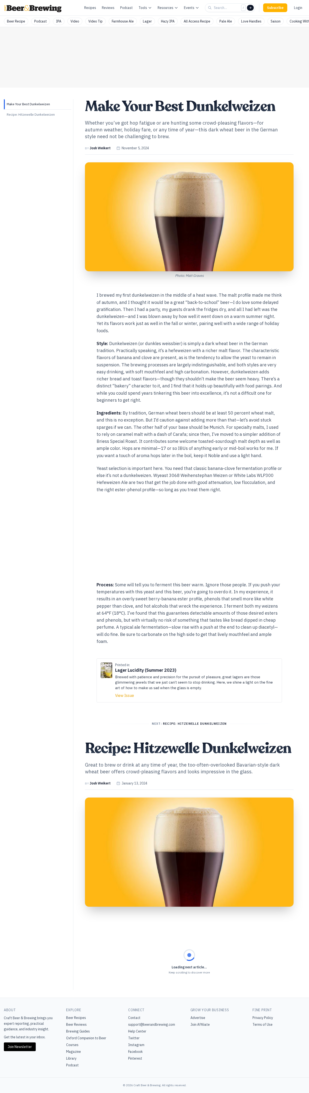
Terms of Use (263, 1024)
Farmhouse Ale (123, 21)
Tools (143, 8)
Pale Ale (225, 21)
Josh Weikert (100, 148)
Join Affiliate (200, 1024)
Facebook (135, 1051)
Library (71, 1058)
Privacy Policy (263, 1018)
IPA (58, 21)
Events (189, 8)
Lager (147, 21)
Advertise (197, 1018)
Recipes (90, 8)
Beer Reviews (76, 1024)
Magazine (73, 1051)
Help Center (137, 1031)
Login (298, 8)
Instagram (136, 1045)
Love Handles (251, 21)
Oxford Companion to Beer (86, 1038)
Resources (165, 8)
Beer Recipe (16, 21)
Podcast (126, 8)
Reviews (108, 8)
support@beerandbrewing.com (151, 1024)
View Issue (124, 695)
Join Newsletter (20, 1047)
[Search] (250, 8)
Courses (72, 1045)
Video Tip (95, 21)
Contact (134, 1018)
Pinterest (135, 1058)
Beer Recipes (76, 1018)
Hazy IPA (168, 21)
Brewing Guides (78, 1031)
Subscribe (275, 8)
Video (74, 21)
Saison (276, 21)
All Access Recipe (197, 21)
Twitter (134, 1038)
